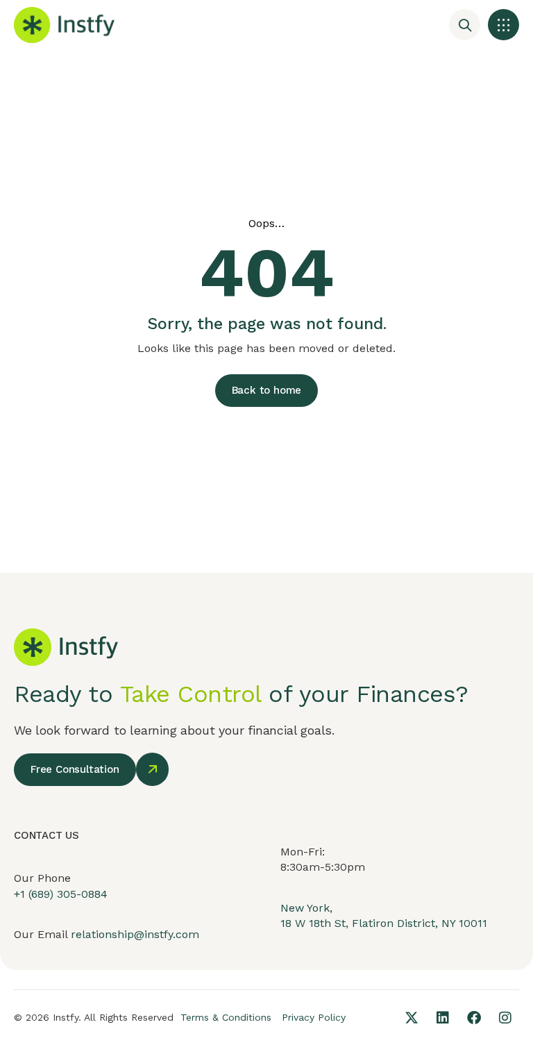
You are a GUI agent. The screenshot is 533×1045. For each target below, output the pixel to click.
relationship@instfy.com (135, 934)
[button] (503, 24)
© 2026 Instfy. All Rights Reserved (94, 1017)
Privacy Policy (314, 1017)
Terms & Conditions (225, 1017)
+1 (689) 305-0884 (61, 894)
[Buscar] (464, 24)
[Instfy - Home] (64, 25)
